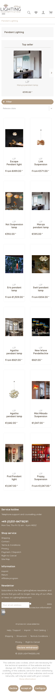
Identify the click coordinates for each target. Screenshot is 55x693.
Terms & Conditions (10, 545)
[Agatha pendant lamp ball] (14, 390)
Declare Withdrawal (27, 647)
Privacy (5, 548)
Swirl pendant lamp (41, 289)
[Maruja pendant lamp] (27, 65)
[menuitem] (1, 13)
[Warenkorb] (50, 13)
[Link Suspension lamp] (41, 138)
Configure (40, 688)
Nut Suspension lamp (14, 226)
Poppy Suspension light (40, 478)
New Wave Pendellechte (40, 352)
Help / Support (14, 630)
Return (4, 574)
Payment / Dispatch (11, 552)
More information (27, 679)
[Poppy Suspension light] (41, 453)
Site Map (5, 559)
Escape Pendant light (14, 163)
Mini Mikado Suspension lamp (41, 415)
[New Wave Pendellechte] (41, 327)
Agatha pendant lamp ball (14, 415)
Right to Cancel (8, 555)
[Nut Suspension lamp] (14, 201)
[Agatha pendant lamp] (14, 327)
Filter (9, 101)
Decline (13, 688)
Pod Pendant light (14, 478)
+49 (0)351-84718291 (14, 521)
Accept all (26, 688)
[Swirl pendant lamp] (41, 264)
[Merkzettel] (36, 13)
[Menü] (1, 13)
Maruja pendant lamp (27, 85)
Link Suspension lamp (40, 163)
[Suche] (29, 13)
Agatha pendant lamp (14, 352)
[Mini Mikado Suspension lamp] (41, 390)
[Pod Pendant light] (14, 453)
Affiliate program (9, 578)
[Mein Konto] (43, 13)
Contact (5, 541)
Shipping (5, 538)
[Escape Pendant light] (14, 138)
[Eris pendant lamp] (14, 264)
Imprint (4, 571)
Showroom (22, 636)
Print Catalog (40, 630)
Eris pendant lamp (14, 289)
